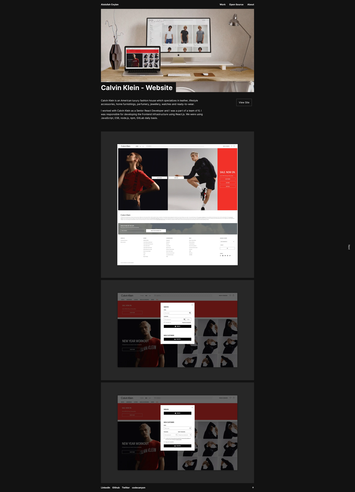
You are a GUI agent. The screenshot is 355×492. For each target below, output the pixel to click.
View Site (244, 102)
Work (222, 4)
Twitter (126, 487)
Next (349, 247)
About (250, 4)
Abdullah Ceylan (110, 4)
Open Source (236, 4)
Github (116, 487)
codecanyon (138, 487)
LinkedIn (105, 487)
